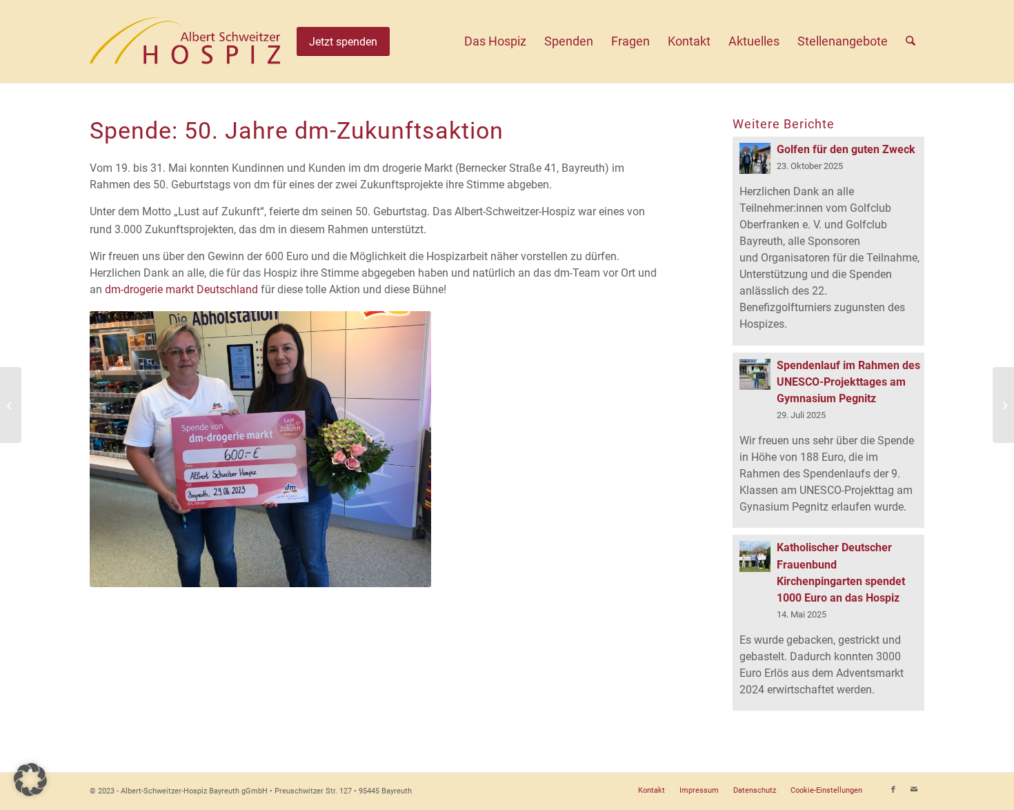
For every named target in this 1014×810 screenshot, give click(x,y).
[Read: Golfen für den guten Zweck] (755, 158)
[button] (30, 779)
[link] (181, 289)
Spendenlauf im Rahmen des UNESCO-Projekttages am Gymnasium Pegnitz (848, 382)
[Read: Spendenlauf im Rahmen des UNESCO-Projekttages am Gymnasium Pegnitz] (755, 374)
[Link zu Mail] (914, 790)
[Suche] (910, 41)
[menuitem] (495, 41)
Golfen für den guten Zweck (846, 149)
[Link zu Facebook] (893, 790)
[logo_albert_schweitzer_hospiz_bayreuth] (185, 41)
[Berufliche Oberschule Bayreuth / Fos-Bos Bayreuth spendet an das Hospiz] (10, 405)
